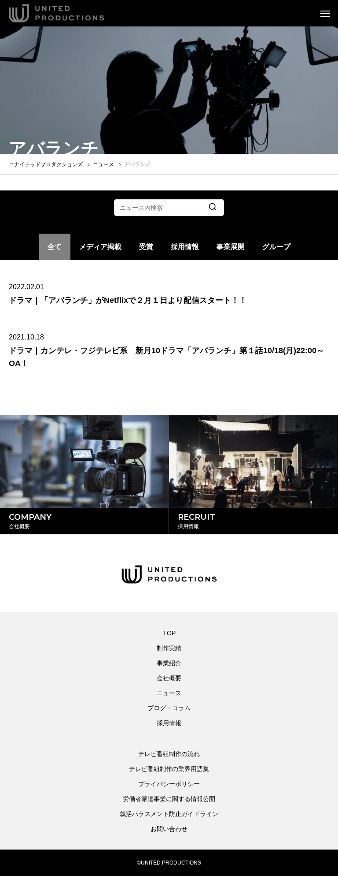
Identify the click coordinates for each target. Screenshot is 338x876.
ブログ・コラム (169, 708)
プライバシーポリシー (169, 784)
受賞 (146, 246)
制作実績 (169, 648)
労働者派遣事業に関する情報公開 (169, 799)
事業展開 (231, 246)
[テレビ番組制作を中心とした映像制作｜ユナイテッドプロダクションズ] (68, 13)
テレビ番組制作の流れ (169, 754)
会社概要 (169, 678)
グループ (276, 246)
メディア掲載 (100, 246)
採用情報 (185, 246)
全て (55, 246)
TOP (169, 633)
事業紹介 (169, 663)
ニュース (169, 693)
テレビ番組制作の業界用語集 (169, 769)
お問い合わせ (169, 829)
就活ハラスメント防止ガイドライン (169, 814)
